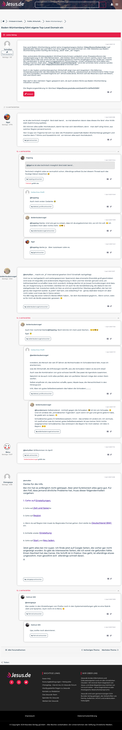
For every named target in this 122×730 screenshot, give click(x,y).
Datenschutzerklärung (87, 716)
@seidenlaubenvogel (39, 355)
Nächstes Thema (109, 650)
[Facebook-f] (11, 682)
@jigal (29, 165)
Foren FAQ (46, 678)
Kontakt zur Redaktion (51, 691)
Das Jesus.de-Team (49, 695)
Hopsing (29, 158)
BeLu (8, 452)
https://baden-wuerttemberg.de (62, 63)
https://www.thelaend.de (95, 47)
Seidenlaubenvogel (38, 217)
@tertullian (28, 274)
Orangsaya (8, 482)
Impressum (30, 716)
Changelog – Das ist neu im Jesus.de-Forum (59, 685)
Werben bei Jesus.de (50, 701)
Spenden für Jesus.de (50, 698)
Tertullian (8, 49)
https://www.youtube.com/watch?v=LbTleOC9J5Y (78, 88)
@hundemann (41, 410)
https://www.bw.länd (55, 64)
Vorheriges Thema (91, 650)
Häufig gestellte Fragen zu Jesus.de (56, 688)
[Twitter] (26, 682)
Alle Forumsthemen (16, 650)
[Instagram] (19, 682)
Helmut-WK (31, 597)
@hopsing (34, 198)
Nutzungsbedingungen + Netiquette (56, 682)
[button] (117, 4)
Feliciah (28, 183)
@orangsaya (30, 602)
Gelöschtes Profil (37, 192)
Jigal (8, 122)
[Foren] (3, 21)
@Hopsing (52, 330)
